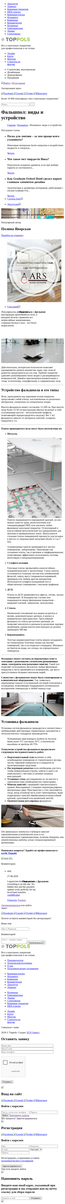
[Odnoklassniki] (25, 332)
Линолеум (12, 3)
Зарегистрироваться (11, 1166)
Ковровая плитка (16, 14)
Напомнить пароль (19, 1115)
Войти (7, 83)
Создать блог (14, 199)
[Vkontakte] (25, 317)
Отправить (36, 1198)
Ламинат (11, 6)
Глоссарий (12, 306)
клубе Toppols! (9, 853)
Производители (15, 960)
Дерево (11, 31)
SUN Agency (33, 1032)
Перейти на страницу (12, 235)
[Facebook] (25, 321)
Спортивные (13, 33)
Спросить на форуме (13, 63)
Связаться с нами (10, 1027)
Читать (10, 153)
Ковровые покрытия (17, 9)
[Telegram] (25, 328)
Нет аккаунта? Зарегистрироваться (19, 1118)
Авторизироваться (10, 905)
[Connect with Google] (19, 93)
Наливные (12, 25)
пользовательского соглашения (17, 1160)
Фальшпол (12, 17)
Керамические (14, 23)
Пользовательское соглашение (22, 968)
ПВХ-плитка (14, 12)
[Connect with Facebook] (7, 93)
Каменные (12, 20)
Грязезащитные (15, 28)
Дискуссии (13, 204)
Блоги (10, 56)
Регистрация (18, 83)
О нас (10, 966)
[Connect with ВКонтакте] (40, 93)
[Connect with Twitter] (29, 93)
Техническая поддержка (19, 963)
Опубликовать (35, 943)
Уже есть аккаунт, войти (13, 1169)
